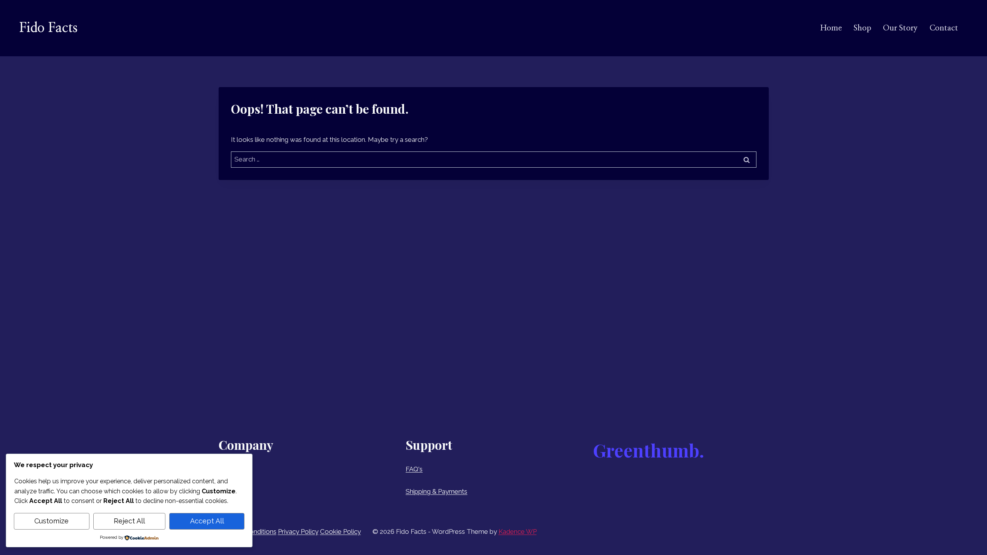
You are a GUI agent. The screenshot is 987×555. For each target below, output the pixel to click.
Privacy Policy (298, 531)
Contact (944, 28)
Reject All (129, 521)
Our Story (900, 28)
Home (831, 28)
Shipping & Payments (436, 491)
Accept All (207, 521)
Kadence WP (518, 531)
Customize (51, 521)
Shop (862, 28)
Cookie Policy (340, 531)
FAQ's (414, 469)
